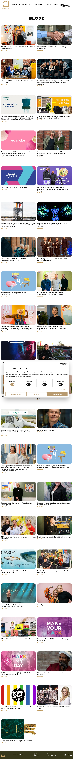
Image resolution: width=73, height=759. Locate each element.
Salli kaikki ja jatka (57, 394)
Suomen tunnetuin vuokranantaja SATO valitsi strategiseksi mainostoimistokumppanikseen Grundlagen (51, 153)
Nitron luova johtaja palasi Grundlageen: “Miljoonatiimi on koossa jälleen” (18, 47)
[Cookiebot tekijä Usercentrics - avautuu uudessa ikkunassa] (61, 364)
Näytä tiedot (62, 389)
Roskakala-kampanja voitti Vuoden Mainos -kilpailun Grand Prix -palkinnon (17, 572)
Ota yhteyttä (50, 754)
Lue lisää (4, 50)
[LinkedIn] (65, 755)
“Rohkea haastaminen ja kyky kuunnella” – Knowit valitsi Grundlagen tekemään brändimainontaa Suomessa (53, 82)
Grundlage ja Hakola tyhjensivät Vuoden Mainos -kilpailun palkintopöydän (53, 259)
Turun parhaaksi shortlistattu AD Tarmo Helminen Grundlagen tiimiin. (16, 504)
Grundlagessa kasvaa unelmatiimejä (48, 605)
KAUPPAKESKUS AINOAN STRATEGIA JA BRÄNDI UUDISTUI (17, 81)
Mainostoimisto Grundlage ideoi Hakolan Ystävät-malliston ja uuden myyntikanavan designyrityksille (53, 466)
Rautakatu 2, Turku (18, 755)
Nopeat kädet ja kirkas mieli (46, 430)
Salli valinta (36, 394)
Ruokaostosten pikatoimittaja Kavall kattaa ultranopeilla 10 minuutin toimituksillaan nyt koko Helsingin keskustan (52, 189)
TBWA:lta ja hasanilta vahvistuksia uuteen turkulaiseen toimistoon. (18, 538)
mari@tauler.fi (35, 754)
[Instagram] (71, 755)
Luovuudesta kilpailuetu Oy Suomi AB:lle (14, 187)
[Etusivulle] (6, 5)
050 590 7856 (35, 755)
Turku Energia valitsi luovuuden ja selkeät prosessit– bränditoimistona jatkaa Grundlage (53, 117)
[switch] (28, 384)
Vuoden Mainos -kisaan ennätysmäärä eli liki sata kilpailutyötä (53, 572)
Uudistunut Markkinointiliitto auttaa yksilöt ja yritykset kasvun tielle (54, 639)
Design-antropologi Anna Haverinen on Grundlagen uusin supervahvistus (53, 504)
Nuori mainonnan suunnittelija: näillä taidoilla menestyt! (54, 537)
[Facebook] (68, 755)
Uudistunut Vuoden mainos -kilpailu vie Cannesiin (16, 741)
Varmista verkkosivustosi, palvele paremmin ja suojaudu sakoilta (52, 47)
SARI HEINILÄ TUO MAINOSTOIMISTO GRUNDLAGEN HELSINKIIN (14, 259)
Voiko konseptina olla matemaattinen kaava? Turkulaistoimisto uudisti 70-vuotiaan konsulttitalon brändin (17, 431)
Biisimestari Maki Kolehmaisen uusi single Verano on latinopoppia (53, 673)
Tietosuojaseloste (51, 755)
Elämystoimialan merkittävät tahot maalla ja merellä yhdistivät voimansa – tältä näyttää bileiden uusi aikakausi (53, 224)
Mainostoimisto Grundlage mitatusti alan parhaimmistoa (14, 293)
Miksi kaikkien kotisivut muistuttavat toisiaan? (15, 639)
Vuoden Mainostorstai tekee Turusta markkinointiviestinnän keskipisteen (12, 605)
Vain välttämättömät (16, 394)
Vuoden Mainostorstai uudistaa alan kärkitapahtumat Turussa (54, 707)
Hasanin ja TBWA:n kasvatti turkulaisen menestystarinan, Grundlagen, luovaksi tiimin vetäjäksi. (51, 328)
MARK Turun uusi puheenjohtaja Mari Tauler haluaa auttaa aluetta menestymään (17, 673)
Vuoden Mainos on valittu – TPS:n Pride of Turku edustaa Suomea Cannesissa (16, 707)
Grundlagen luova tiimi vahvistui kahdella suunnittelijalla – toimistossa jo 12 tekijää (50, 293)
